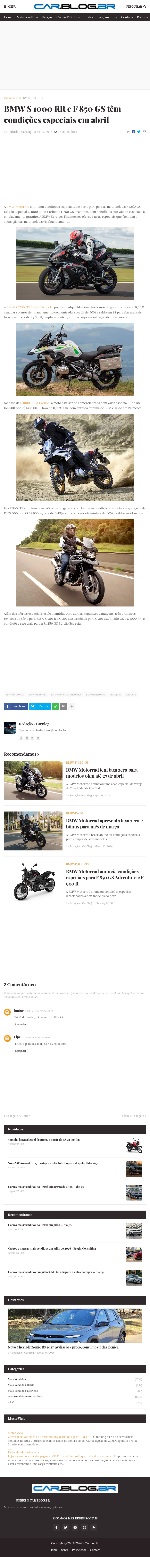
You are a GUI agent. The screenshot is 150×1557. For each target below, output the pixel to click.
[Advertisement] (75, 55)
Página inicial (12, 98)
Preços (47, 17)
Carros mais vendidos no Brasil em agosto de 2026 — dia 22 (46, 1187)
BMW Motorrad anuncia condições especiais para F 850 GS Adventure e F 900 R (104, 877)
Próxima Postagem (132, 1116)
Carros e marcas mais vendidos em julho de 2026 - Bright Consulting (52, 1248)
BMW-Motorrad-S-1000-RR (66, 694)
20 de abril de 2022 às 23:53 (39, 1011)
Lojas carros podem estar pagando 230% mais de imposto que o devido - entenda (59, 1456)
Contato (127, 17)
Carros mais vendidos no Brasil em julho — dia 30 (39, 1225)
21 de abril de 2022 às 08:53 (36, 1037)
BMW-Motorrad (37, 694)
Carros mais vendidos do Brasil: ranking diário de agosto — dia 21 (49, 1437)
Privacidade (79, 1550)
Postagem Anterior (18, 1116)
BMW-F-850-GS (33, 98)
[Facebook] (133, 132)
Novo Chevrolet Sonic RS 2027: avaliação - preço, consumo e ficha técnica (63, 1347)
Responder (20, 1024)
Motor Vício (15, 1433)
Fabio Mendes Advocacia (23, 1452)
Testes (88, 17)
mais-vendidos (75, 1379)
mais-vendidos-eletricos (75, 1391)
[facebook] (27, 738)
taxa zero (131, 694)
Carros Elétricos (68, 17)
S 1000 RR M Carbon (35, 403)
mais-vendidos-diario (75, 1385)
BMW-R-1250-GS (95, 694)
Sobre (65, 1550)
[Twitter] (138, 132)
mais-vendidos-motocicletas (75, 1396)
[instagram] (21, 738)
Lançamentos (107, 17)
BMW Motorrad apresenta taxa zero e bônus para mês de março (104, 824)
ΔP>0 (75, 1402)
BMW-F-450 (74, 813)
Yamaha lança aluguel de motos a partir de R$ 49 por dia (44, 1140)
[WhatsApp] (55, 706)
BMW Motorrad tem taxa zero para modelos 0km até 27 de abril (102, 773)
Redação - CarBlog (34, 723)
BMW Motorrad (18, 207)
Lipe (17, 1037)
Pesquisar (134, 6)
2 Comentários (67, 132)
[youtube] (38, 738)
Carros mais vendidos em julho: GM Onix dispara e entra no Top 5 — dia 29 (55, 1272)
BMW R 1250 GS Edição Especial (30, 307)
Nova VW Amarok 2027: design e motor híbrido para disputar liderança (53, 1163)
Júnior (18, 1010)
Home (8, 17)
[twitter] (32, 738)
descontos (115, 694)
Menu (12, 6)
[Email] (144, 132)
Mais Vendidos (27, 17)
